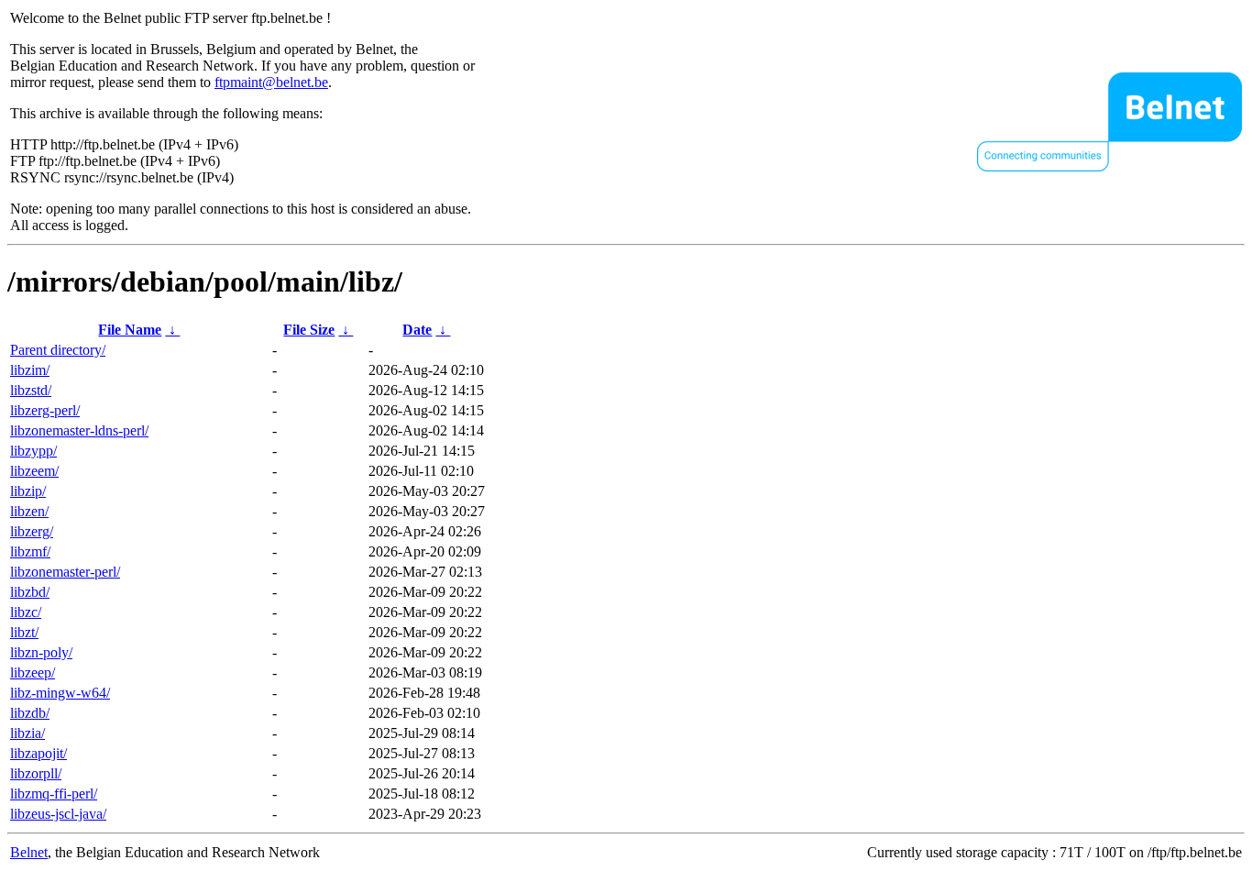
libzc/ (25, 612)
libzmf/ (30, 551)
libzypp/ (33, 450)
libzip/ (28, 491)
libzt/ (24, 632)
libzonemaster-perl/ (65, 571)
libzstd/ (30, 390)
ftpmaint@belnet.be (271, 82)
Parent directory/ (57, 350)
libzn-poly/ (41, 652)
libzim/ (29, 370)
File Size (309, 329)
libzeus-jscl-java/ (58, 813)
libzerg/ (31, 531)
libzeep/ (32, 672)
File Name (129, 329)
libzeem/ (34, 471)
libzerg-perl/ (45, 410)
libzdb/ (29, 713)
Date (417, 329)
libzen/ (29, 511)
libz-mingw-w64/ (60, 692)
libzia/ (27, 733)
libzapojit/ (38, 753)
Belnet (29, 852)
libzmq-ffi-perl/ (53, 793)
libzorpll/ (35, 773)
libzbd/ (29, 592)
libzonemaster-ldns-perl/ (79, 430)
